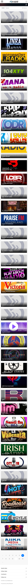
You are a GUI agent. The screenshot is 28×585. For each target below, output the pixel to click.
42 (19, 559)
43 (22, 559)
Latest (3, 8)
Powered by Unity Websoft (7, 583)
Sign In (26, 1)
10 (12, 559)
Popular (7, 8)
